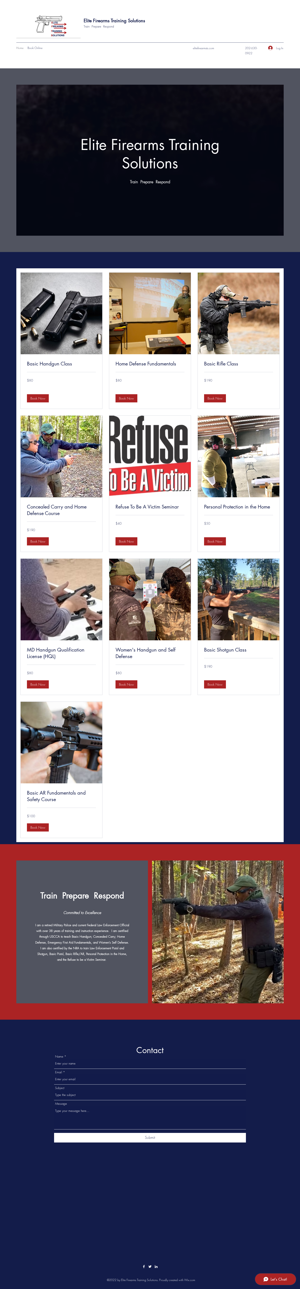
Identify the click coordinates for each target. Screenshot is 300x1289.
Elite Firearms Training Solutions (114, 20)
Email (58, 1072)
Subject (59, 1088)
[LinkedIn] (156, 1267)
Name (59, 1056)
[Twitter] (150, 1267)
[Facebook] (144, 1267)
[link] (61, 364)
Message (61, 1103)
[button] (38, 398)
